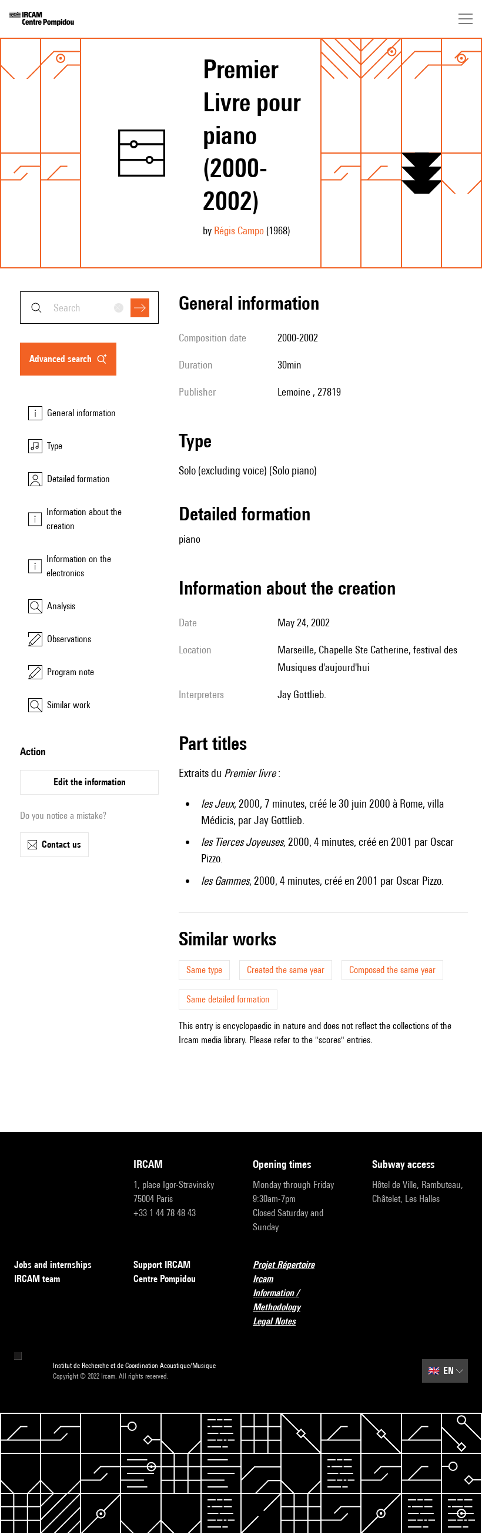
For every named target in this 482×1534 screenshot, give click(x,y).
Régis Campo (239, 230)
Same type (204, 969)
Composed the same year (392, 969)
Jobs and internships (53, 1264)
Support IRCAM (161, 1264)
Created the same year (285, 969)
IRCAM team (37, 1278)
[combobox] (89, 307)
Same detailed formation (228, 999)
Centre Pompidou (164, 1278)
